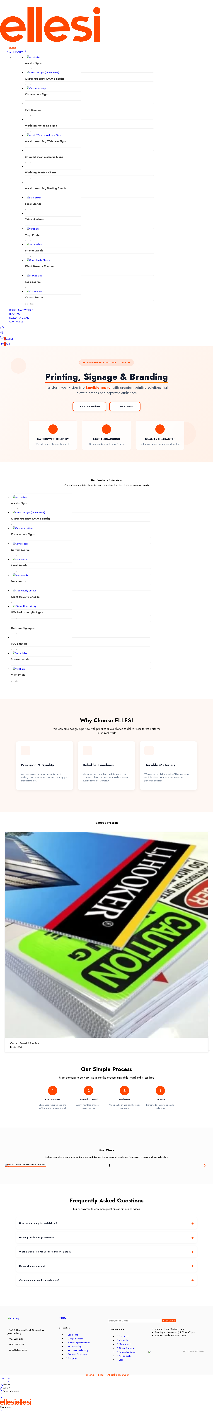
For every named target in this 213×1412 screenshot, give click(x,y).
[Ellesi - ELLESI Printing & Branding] (50, 41)
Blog (121, 1359)
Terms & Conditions (77, 1354)
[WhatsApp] (211, 4)
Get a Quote (126, 406)
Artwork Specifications (79, 1342)
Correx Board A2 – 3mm (25, 1043)
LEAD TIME (14, 313)
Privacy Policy (74, 1346)
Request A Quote (127, 1352)
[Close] (1, 1384)
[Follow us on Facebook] (60, 1318)
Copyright (72, 1358)
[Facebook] (201, 4)
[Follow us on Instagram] (62, 1318)
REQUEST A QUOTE (19, 317)
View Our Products (90, 406)
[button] (8, 1165)
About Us (123, 1340)
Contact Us (124, 1336)
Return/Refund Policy (78, 1350)
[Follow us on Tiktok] (68, 1318)
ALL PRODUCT (16, 52)
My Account (125, 1344)
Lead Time (73, 1334)
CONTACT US (16, 321)
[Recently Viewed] (9, 1381)
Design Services (75, 1338)
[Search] (2, 329)
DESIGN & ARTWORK (20, 310)
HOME (12, 47)
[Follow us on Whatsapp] (65, 1318)
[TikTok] (206, 4)
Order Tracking (126, 1348)
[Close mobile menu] (1, 1397)
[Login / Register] (2, 333)
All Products (125, 1355)
